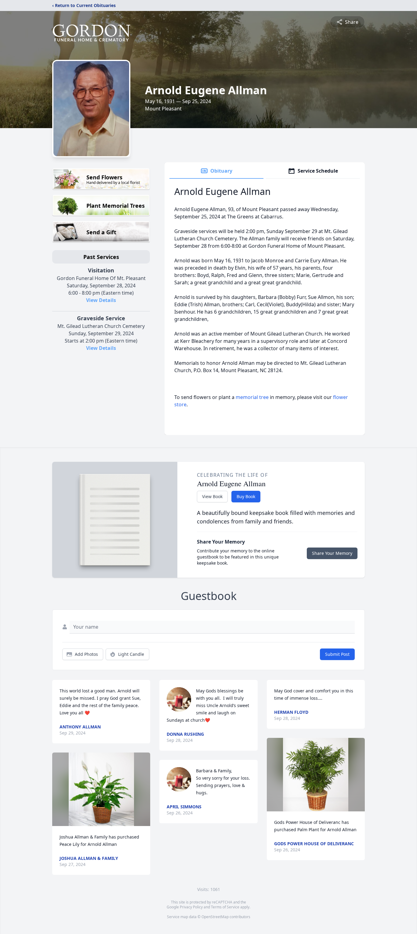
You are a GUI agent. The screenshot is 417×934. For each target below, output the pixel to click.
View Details (101, 300)
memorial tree (252, 397)
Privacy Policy (191, 907)
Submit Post (337, 654)
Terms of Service (225, 907)
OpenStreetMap (215, 916)
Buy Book (246, 496)
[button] (101, 789)
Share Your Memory (332, 553)
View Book (212, 496)
